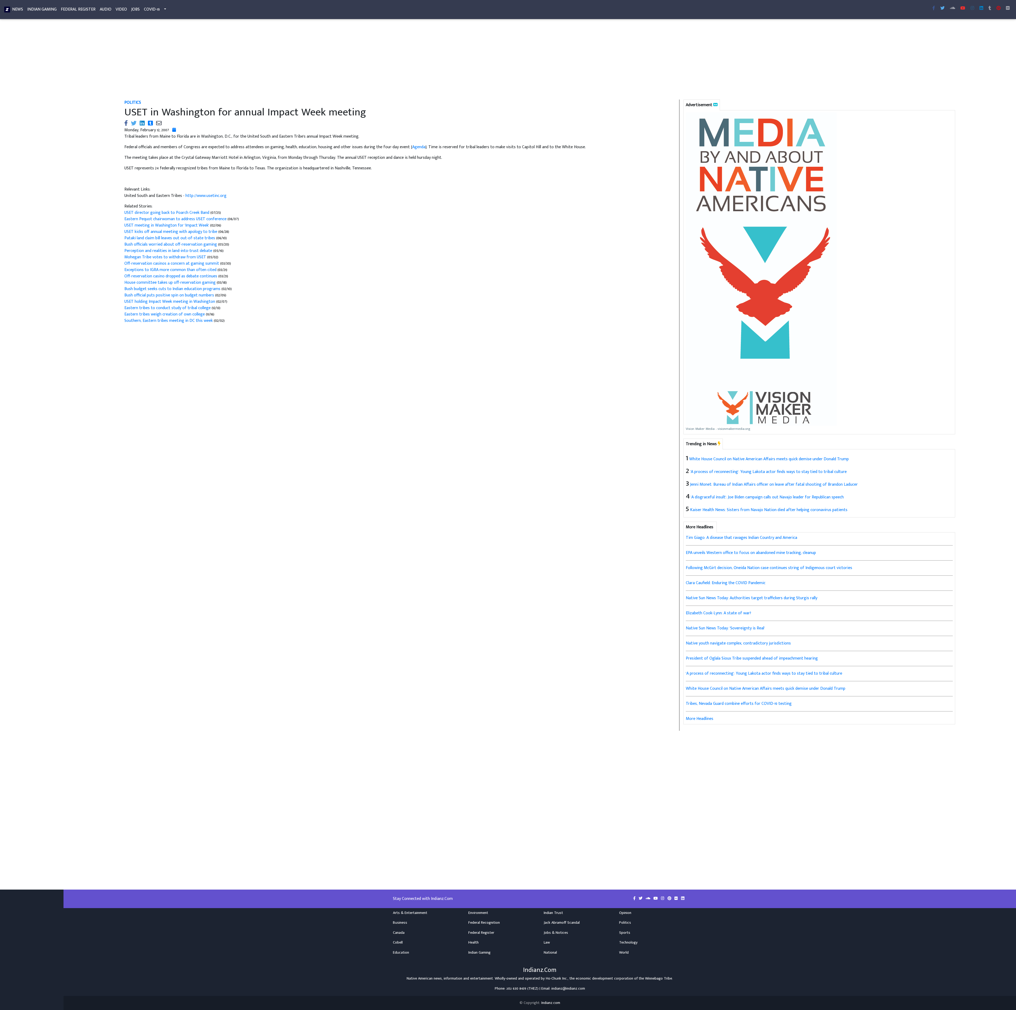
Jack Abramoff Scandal (562, 922)
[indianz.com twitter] (942, 8)
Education (401, 952)
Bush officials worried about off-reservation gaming (170, 244)
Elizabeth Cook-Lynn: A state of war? (718, 613)
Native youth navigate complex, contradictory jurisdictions (738, 643)
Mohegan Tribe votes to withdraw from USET (165, 257)
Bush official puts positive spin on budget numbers (169, 295)
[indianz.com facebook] (933, 8)
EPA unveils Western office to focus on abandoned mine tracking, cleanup (751, 552)
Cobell (398, 942)
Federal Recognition (484, 922)
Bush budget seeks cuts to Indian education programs (172, 288)
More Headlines (699, 718)
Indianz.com (550, 1003)
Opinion (625, 913)
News (17, 9)
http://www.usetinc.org (205, 195)
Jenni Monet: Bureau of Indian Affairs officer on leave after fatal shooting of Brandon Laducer (774, 484)
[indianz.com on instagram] (663, 898)
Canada (399, 933)
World (624, 952)
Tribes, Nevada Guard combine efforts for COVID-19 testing (739, 703)
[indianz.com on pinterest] (670, 898)
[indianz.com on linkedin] (682, 898)
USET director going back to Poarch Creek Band (166, 212)
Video (121, 9)
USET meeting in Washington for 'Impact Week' (166, 225)
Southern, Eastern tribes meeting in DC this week (168, 320)
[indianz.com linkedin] (981, 8)
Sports (624, 933)
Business (400, 922)
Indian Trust (553, 913)
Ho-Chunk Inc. (557, 978)
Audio (105, 9)
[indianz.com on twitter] (641, 898)
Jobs (135, 9)
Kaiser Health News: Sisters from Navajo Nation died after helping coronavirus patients (768, 509)
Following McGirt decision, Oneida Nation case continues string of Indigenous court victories (769, 567)
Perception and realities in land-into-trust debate (168, 250)
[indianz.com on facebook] (635, 898)
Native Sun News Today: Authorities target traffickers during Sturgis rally (751, 598)
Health (473, 942)
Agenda (418, 147)
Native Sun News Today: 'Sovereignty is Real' (725, 628)
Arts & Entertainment (410, 913)
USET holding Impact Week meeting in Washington (169, 301)
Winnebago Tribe (658, 978)
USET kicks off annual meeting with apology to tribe (170, 231)
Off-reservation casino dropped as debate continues (170, 276)
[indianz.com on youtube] (962, 8)
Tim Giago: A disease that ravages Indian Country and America (741, 537)
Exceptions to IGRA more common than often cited (170, 269)
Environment (478, 913)
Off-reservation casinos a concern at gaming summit (171, 263)
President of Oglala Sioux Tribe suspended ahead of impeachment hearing (752, 658)
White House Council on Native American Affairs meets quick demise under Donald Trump (769, 459)
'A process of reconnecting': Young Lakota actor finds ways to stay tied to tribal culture (768, 471)
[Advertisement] (283, 60)
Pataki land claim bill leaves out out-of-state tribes (169, 238)
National (550, 952)
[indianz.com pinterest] (998, 8)
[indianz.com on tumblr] (989, 8)
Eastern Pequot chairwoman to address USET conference (175, 219)
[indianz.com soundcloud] (952, 8)
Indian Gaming (42, 9)
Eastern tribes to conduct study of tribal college (167, 308)
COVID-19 (152, 9)
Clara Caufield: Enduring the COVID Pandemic (725, 583)
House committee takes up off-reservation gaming (170, 282)
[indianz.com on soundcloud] (648, 898)
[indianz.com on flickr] (1008, 8)
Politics (132, 102)
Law (547, 942)
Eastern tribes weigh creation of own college (164, 314)
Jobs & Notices (556, 933)
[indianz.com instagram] (972, 8)
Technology (628, 942)
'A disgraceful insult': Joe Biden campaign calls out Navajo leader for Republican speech (767, 497)
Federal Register (78, 9)
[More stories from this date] (174, 130)
